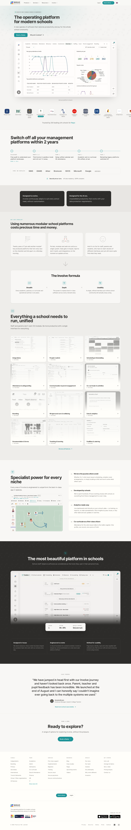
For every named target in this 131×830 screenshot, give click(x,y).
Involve (54, 2)
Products (26, 2)
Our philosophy (89, 769)
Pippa (68, 766)
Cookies (108, 824)
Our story (88, 761)
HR (30, 778)
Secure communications (55, 778)
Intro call (106, 761)
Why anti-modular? (36, 35)
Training (50, 769)
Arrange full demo (109, 764)
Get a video (107, 766)
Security (90, 824)
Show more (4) (33, 784)
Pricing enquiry (108, 769)
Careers (87, 766)
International (14, 772)
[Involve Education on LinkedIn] (114, 824)
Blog (68, 761)
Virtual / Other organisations (19, 778)
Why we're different (91, 772)
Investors (88, 775)
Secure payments (53, 775)
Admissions (32, 766)
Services (35, 2)
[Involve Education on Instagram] (118, 824)
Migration (50, 766)
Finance (31, 775)
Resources (45, 2)
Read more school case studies (64, 707)
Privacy (84, 824)
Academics (32, 761)
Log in (99, 2)
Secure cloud (52, 772)
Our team (88, 764)
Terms (102, 824)
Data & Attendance (34, 772)
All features (14, 781)
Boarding (13, 764)
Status (97, 824)
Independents (14, 761)
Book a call (15, 161)
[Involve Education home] (15, 3)
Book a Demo (107, 2)
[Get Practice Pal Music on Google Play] (115, 816)
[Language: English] (117, 2)
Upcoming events (72, 769)
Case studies (70, 764)
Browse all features (64, 449)
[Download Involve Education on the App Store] (103, 816)
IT (29, 781)
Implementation (52, 764)
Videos (68, 772)
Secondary (14, 769)
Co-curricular (33, 769)
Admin (31, 764)
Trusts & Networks (16, 775)
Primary (13, 766)
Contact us (107, 772)
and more (97, 171)
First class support (53, 761)
